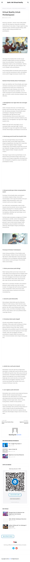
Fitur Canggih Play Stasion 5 (15, 443)
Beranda (4, 8)
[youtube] (16, 548)
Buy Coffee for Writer (8, 536)
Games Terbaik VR (13, 449)
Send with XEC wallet (15, 494)
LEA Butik (18, 434)
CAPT (10, 558)
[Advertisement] (15, 174)
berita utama (8, 8)
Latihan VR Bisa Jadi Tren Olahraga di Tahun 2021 (17, 526)
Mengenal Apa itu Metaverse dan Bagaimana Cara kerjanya (16, 513)
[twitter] (13, 548)
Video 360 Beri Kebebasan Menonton (17, 519)
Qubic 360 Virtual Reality (15, 2)
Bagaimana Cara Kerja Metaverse (16, 454)
